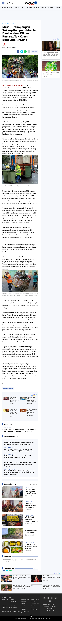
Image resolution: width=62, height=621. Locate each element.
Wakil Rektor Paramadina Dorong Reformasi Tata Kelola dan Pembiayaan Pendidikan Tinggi (19, 443)
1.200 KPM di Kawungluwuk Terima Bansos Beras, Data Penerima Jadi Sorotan (30, 492)
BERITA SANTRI (25, 600)
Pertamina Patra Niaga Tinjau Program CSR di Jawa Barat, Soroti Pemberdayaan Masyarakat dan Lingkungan (20, 464)
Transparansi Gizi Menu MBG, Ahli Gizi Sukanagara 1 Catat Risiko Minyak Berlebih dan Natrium (31, 546)
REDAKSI (44, 604)
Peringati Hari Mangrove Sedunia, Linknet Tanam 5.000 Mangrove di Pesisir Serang (19, 456)
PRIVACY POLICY (52, 604)
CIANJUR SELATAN (33, 8)
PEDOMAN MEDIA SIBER (50, 606)
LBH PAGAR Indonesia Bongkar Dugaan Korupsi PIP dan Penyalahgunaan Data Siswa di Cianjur (31, 519)
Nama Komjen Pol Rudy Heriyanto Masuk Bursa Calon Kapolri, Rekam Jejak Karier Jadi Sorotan (18, 450)
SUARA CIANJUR (7, 8)
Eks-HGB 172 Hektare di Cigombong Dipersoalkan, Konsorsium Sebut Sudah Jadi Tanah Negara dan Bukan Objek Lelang (20, 472)
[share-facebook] (18, 51)
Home (3, 23)
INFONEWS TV (35, 604)
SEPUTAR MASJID (6, 611)
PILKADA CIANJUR (47, 8)
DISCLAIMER (50, 608)
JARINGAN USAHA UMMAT (6, 606)
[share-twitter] (21, 51)
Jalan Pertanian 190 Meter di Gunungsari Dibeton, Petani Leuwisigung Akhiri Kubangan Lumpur (31, 533)
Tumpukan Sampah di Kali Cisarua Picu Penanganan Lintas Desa (30, 505)
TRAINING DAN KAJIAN (25, 612)
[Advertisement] (31, 15)
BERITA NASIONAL (8, 388)
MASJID (23, 606)
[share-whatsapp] (25, 51)
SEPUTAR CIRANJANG (34, 608)
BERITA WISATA (35, 600)
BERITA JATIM (5, 600)
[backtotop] (31, 616)
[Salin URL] (29, 51)
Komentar (34, 51)
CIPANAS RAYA (19, 8)
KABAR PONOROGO (14, 606)
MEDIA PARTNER (50, 610)
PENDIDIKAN (34, 606)
